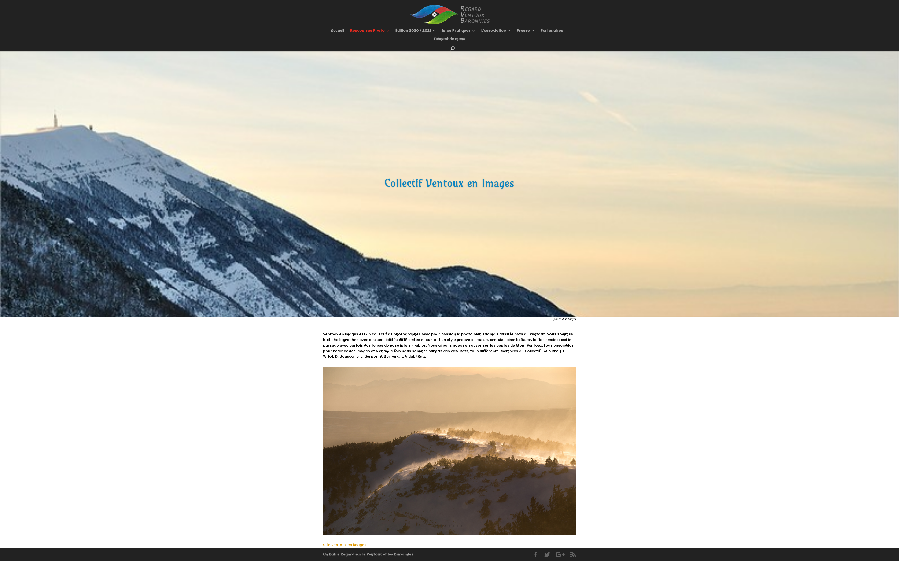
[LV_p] (449, 534)
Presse (523, 31)
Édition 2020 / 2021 (413, 31)
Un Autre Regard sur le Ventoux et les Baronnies (368, 554)
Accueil (337, 31)
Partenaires (552, 31)
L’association (493, 31)
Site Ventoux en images (344, 545)
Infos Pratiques (456, 31)
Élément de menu (449, 39)
